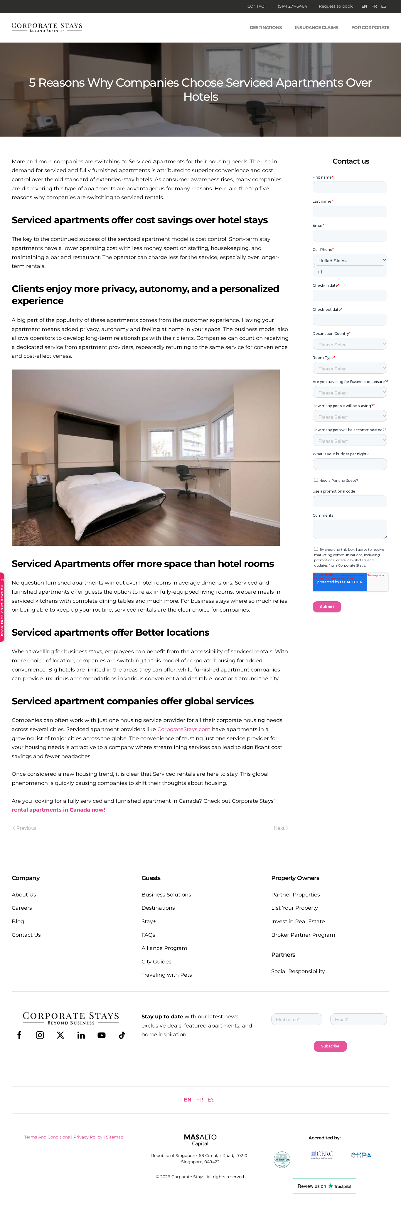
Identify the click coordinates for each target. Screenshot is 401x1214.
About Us (24, 894)
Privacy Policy (87, 1137)
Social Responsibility (298, 971)
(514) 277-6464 (292, 6)
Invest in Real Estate (298, 921)
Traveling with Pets (166, 975)
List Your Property (294, 908)
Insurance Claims (316, 27)
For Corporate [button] (370, 27)
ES (383, 6)
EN (364, 6)
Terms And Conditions (47, 1137)
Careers (22, 908)
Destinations (266, 27)
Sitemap (114, 1137)
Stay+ (148, 921)
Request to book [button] (336, 6)
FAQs (148, 935)
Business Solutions (166, 894)
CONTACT (256, 6)
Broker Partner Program (303, 935)
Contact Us (26, 935)
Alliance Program (164, 948)
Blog (18, 921)
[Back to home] (47, 27)
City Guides (156, 961)
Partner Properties (295, 894)
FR (374, 6)
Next (279, 828)
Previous (26, 828)
